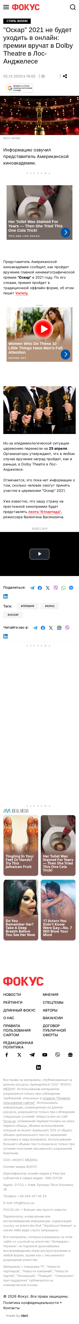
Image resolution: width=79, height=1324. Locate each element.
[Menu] (6, 7)
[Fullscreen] (70, 392)
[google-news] (70, 1055)
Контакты (11, 1308)
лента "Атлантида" (44, 511)
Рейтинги (12, 1002)
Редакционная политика (18, 1045)
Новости (12, 994)
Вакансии (53, 1018)
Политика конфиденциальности (31, 1302)
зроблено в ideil (17, 1315)
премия (28, 606)
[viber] (57, 1055)
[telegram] (32, 1055)
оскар (14, 614)
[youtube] (45, 1055)
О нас (8, 1018)
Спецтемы (53, 1002)
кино (50, 606)
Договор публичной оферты (54, 1030)
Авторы (50, 1010)
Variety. (22, 293)
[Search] (73, 7)
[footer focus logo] (23, 981)
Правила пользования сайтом (17, 1030)
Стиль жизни (17, 21)
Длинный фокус (19, 1010)
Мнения (50, 994)
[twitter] (19, 1055)
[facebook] (6, 1055)
